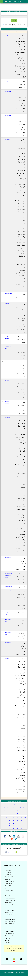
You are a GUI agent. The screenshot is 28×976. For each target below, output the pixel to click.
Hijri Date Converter (10, 900)
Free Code (7, 938)
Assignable (7, 81)
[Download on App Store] (7, 958)
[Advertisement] (14, 7)
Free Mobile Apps (9, 933)
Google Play (20, 852)
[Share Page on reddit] (12, 839)
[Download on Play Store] (14, 958)
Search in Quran (9, 890)
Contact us (7, 942)
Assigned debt (8, 293)
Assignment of (8, 586)
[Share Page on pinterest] (23, 836)
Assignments (8, 642)
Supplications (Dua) (10, 921)
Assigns (7, 658)
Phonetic (14, 25)
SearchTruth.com (14, 1)
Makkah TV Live (9, 912)
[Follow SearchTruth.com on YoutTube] (14, 961)
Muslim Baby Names (10, 919)
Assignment (8, 557)
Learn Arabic (8, 917)
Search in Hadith (9, 904)
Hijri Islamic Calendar (10, 898)
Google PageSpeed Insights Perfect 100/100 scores (14, 948)
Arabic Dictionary (9, 923)
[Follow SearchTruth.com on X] (21, 958)
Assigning (7, 417)
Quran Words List (9, 881)
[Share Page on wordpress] (16, 839)
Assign (6, 35)
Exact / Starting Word (10, 24)
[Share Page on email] (19, 836)
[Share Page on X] (10, 836)
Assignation (8, 91)
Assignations (8, 115)
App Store (9, 852)
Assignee (7, 303)
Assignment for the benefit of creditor (8, 575)
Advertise (7, 940)
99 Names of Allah (9, 910)
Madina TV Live (9, 914)
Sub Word (19, 24)
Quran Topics (8, 883)
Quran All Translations (10, 885)
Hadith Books (8, 902)
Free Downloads (9, 936)
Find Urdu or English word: (14, 14)
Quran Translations (9, 877)
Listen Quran (8, 872)
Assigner (7, 380)
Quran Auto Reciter (9, 931)
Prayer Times (8, 895)
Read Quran (8, 870)
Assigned (7, 139)
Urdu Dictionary (9, 926)
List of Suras (8, 874)
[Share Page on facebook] (5, 836)
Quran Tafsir (8, 879)
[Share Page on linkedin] (14, 836)
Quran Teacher (8, 888)
